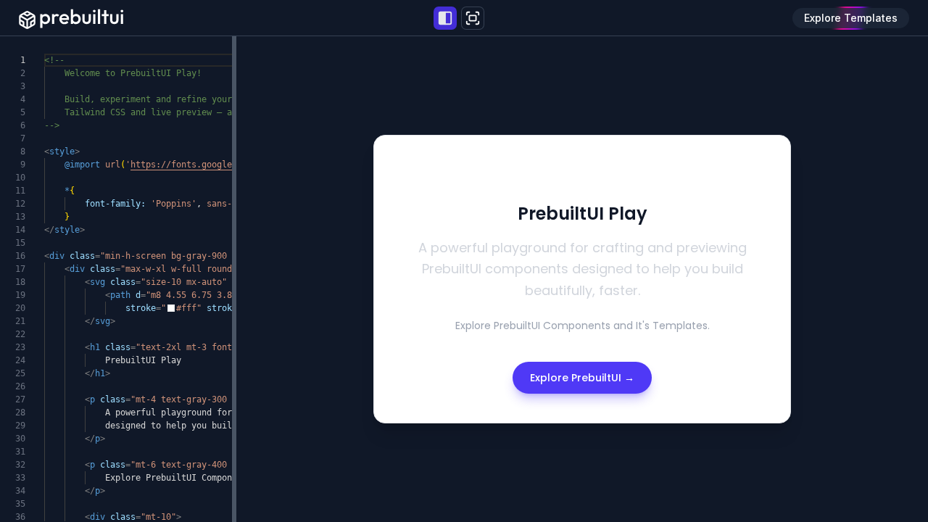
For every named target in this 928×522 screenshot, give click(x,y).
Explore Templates (851, 18)
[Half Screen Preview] (445, 18)
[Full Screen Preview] (473, 18)
